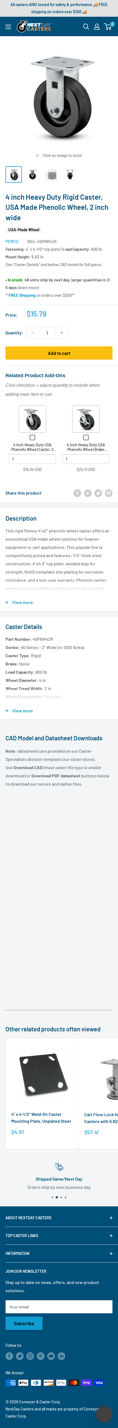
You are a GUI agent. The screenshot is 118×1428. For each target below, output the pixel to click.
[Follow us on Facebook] (9, 1356)
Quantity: (14, 332)
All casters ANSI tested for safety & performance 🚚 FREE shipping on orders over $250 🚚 (59, 8)
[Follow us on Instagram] (30, 1356)
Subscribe (24, 1323)
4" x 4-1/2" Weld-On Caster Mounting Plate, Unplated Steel (41, 1117)
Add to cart (59, 353)
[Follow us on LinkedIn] (61, 1356)
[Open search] (86, 27)
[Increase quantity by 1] (62, 332)
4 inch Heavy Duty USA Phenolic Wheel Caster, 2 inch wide (32, 449)
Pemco (11, 241)
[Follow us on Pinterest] (40, 1356)
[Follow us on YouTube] (51, 1356)
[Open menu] (8, 27)
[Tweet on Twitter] (98, 493)
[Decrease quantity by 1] (32, 332)
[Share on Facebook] (77, 493)
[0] (108, 26)
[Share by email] (109, 493)
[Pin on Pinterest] (88, 493)
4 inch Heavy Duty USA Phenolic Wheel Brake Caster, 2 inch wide (86, 449)
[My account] (97, 27)
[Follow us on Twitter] (20, 1356)
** (20, 295)
